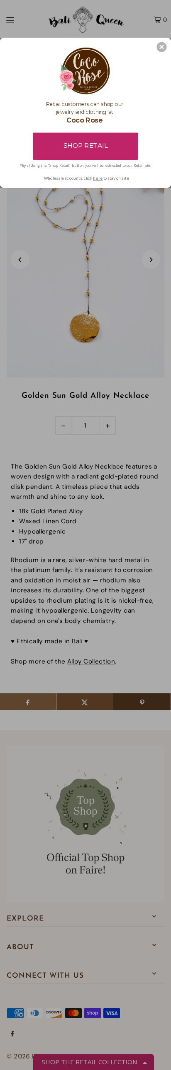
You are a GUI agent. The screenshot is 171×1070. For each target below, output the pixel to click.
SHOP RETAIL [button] (85, 145)
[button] (162, 47)
